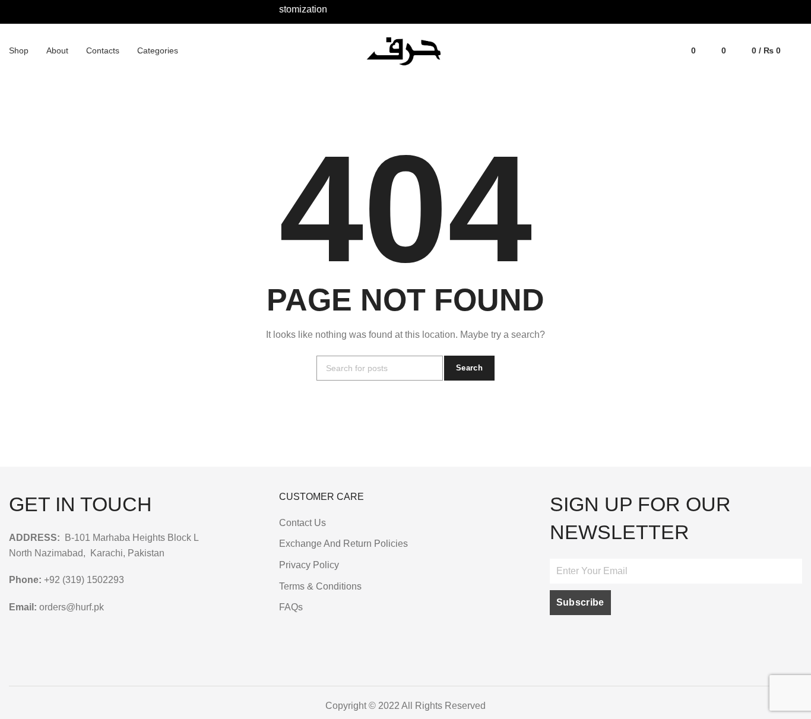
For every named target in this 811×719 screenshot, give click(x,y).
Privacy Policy (309, 565)
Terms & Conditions (320, 586)
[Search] (797, 50)
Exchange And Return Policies (343, 544)
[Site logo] (405, 50)
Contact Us (302, 523)
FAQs (291, 607)
